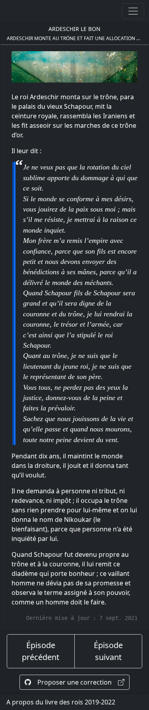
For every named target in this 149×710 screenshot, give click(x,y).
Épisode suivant (108, 651)
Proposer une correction (74, 682)
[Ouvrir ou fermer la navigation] (133, 11)
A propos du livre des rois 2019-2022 (60, 702)
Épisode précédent (40, 651)
